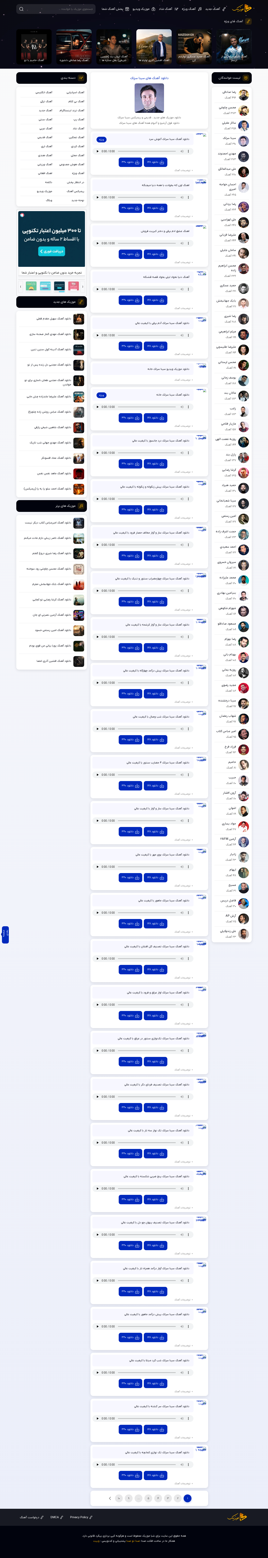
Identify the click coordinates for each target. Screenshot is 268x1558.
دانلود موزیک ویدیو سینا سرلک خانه (168, 369)
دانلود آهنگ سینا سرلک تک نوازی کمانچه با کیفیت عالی (157, 1452)
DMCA (54, 1517)
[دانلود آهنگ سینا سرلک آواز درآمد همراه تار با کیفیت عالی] (200, 1268)
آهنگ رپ (79, 119)
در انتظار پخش (75, 182)
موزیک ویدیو (141, 9)
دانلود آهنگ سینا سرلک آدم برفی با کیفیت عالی (162, 323)
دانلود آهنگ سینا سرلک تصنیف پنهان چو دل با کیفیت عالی (155, 1222)
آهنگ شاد (165, 9)
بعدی (110, 1498)
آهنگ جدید (212, 9)
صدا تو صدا (133, 1541)
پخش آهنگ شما (112, 9)
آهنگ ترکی (46, 101)
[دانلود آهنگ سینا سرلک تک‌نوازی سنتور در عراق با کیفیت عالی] (200, 1038)
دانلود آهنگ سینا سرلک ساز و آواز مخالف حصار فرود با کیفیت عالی (151, 533)
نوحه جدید (77, 200)
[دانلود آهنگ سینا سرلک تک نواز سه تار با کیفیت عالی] (200, 1130)
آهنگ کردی (77, 146)
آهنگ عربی (45, 128)
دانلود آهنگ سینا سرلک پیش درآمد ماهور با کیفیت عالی (156, 1314)
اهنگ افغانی (45, 173)
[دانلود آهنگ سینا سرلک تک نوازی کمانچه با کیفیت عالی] (200, 1452)
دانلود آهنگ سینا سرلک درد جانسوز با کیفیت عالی (160, 441)
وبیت (96, 1541)
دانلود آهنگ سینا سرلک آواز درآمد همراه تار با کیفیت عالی (156, 1268)
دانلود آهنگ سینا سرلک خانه (172, 395)
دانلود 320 (128, 162)
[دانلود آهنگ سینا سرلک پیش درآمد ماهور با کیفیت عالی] (200, 1314)
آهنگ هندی (45, 155)
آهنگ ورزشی (44, 164)
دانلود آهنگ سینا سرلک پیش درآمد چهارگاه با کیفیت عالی (156, 671)
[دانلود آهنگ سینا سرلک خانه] (200, 394)
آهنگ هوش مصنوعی (71, 164)
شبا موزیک (242, 8)
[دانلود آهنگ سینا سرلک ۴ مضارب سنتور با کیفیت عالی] (200, 762)
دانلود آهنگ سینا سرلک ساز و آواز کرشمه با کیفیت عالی (157, 625)
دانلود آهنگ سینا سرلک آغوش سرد (169, 139)
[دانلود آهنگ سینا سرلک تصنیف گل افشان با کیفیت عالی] (200, 946)
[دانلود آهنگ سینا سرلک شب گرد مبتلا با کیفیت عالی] (200, 1360)
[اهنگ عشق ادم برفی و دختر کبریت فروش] (200, 230)
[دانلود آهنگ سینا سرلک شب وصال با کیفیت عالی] (200, 716)
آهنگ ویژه (189, 9)
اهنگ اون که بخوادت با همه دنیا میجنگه (165, 185)
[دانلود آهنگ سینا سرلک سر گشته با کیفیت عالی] (200, 1406)
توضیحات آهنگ (182, 170)
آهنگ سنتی (45, 119)
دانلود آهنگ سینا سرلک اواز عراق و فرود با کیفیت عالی (158, 993)
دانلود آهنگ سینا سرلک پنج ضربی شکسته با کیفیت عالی (156, 1176)
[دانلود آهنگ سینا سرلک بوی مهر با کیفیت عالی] (200, 854)
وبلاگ (49, 200)
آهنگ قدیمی (44, 137)
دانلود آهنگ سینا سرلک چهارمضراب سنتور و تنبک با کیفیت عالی (152, 579)
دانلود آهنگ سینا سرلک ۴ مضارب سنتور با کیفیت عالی (158, 763)
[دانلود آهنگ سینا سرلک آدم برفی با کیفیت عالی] (200, 322)
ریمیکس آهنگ (75, 191)
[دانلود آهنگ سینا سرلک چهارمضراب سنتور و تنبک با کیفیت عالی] (200, 578)
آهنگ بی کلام (76, 101)
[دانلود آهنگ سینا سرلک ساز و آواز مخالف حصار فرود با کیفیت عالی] (200, 532)
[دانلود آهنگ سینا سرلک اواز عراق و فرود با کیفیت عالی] (200, 992)
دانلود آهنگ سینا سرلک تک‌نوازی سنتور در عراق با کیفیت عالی (153, 1038)
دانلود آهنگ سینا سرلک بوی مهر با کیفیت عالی (162, 855)
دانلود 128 (152, 162)
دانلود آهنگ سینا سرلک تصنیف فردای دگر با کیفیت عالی (156, 1085)
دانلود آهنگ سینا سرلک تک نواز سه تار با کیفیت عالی (158, 1130)
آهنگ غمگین (76, 137)
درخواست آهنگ (29, 1517)
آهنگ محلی (77, 155)
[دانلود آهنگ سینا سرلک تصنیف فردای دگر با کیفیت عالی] (200, 1084)
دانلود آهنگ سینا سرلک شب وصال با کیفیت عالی (161, 717)
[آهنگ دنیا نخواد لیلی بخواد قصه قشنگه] (200, 277)
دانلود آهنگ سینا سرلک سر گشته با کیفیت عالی (161, 1406)
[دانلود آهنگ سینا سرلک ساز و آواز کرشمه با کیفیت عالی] (200, 624)
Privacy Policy (79, 1517)
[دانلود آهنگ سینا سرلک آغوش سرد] (200, 138)
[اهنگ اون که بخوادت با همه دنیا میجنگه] (200, 185)
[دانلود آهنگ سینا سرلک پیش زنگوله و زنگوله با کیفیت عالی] (200, 486)
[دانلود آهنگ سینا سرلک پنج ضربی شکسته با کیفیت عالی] (200, 1176)
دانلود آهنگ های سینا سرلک (149, 78)
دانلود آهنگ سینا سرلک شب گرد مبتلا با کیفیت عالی (159, 1360)
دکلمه (48, 182)
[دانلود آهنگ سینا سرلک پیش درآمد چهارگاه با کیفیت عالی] (200, 670)
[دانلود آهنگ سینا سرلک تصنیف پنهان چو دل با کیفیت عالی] (200, 1222)
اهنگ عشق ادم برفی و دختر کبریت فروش (165, 231)
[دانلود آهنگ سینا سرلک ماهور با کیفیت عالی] (200, 900)
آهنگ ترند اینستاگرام (72, 110)
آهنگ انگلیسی (44, 92)
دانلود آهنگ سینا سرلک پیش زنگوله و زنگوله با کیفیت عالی (154, 487)
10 (119, 1498)
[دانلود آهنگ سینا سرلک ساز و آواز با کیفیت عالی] (200, 808)
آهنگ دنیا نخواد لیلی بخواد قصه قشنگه (166, 277)
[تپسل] (22, 215)
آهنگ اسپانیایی (75, 92)
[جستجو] (21, 9)
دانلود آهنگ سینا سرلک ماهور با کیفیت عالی (163, 901)
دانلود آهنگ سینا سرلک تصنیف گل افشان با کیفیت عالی (156, 946)
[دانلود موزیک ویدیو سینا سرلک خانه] (200, 368)
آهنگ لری (46, 146)
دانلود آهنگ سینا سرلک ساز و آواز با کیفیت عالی (161, 808)
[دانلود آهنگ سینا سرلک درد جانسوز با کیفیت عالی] (200, 440)
